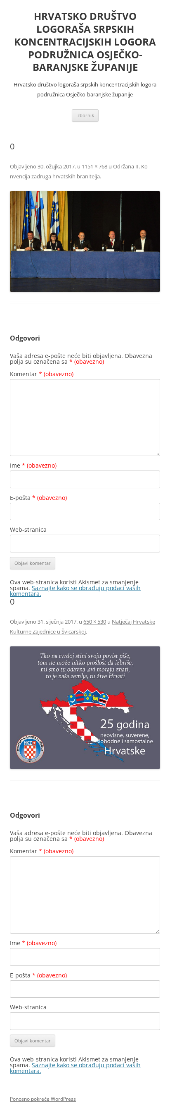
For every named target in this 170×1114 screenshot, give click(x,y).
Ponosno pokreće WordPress (43, 1098)
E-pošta (38, 498)
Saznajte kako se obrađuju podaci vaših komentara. (75, 591)
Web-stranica (28, 529)
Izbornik (85, 115)
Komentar (41, 374)
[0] (85, 241)
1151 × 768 (94, 166)
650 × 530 (94, 621)
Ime (33, 465)
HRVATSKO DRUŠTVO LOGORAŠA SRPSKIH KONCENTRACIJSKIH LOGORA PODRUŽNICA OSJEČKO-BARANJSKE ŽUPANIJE (85, 42)
